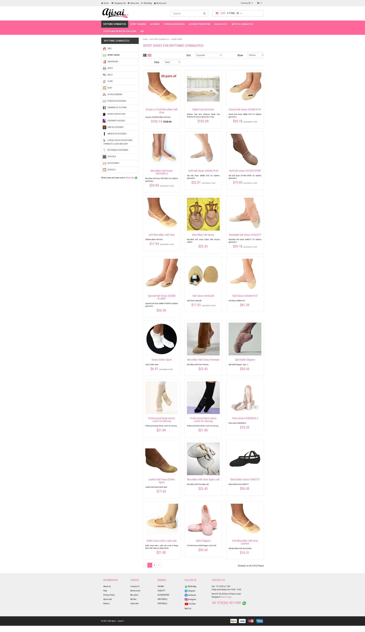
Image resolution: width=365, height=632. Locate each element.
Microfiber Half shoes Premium (203, 359)
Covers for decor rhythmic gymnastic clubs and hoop (118, 142)
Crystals (111, 156)
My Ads (133, 599)
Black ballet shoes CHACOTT (245, 479)
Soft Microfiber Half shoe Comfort (245, 542)
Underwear (112, 61)
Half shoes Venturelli (203, 295)
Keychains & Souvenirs (117, 150)
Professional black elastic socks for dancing (203, 420)
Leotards (155, 24)
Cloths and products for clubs (119, 31)
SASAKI (161, 586)
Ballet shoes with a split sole (162, 540)
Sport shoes (113, 55)
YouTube (192, 604)
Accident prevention (199, 24)
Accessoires (113, 163)
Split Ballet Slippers (245, 359)
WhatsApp (130, 177)
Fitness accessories (174, 24)
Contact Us (134, 586)
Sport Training (138, 24)
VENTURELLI (162, 603)
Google (229, 597)
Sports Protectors (116, 114)
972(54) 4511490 (229, 603)
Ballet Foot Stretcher (203, 109)
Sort (188, 55)
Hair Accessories (115, 127)
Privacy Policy (109, 595)
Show (240, 55)
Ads (142, 31)
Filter (157, 62)
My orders (134, 595)
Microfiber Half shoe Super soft (203, 479)
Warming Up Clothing (117, 107)
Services (111, 170)
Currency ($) (246, 3)
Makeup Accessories (117, 134)
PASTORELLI (162, 599)
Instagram (191, 599)
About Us (107, 586)
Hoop (109, 88)
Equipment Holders (116, 120)
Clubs (110, 81)
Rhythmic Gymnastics (114, 24)
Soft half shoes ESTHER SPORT (245, 170)
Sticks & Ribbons (114, 94)
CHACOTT (161, 591)
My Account (135, 591)
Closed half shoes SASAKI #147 (245, 109)
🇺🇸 (258, 3)
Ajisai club (107, 599)
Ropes (110, 68)
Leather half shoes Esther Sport (161, 481)
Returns (106, 603)
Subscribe (134, 603)
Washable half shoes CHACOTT (245, 234)
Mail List (188, 608)
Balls (110, 75)
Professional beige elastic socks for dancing (161, 420)
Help (105, 591)
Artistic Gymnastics (242, 24)
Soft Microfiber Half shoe (162, 234)
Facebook (191, 595)
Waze (223, 597)
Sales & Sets (221, 24)
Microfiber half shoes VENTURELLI (162, 172)
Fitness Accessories (116, 101)
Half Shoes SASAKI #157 (245, 295)
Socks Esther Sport (162, 359)
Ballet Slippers (203, 540)
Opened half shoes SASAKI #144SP (161, 297)
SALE (109, 48)
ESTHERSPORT (163, 595)
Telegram (191, 591)
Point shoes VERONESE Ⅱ (245, 418)
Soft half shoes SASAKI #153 (203, 170)
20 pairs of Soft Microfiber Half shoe (162, 111)
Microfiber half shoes (203, 234)
